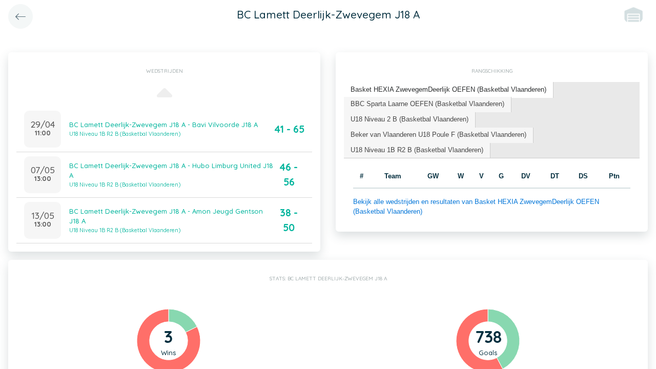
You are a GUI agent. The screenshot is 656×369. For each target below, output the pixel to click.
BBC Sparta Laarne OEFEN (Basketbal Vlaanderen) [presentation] (427, 104)
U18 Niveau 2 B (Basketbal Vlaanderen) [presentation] (409, 119)
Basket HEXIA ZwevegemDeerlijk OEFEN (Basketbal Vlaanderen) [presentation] (448, 89)
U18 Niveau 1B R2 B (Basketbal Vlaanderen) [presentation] (417, 150)
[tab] (449, 90)
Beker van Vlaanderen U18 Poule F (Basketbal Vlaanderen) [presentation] (438, 134)
